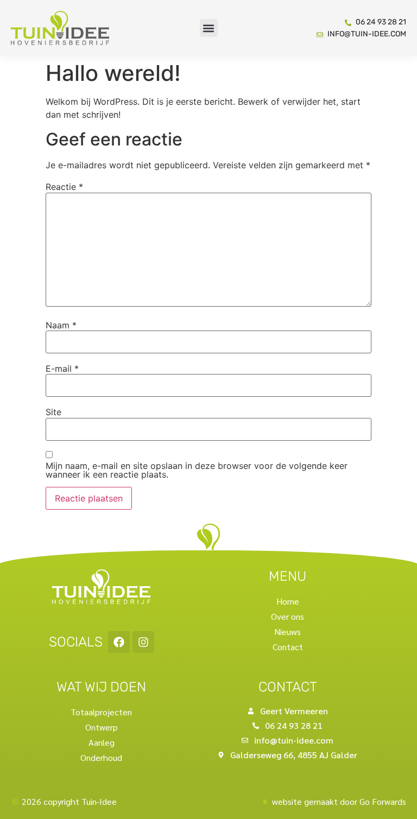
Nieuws (287, 631)
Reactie (64, 186)
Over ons (287, 616)
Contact (288, 646)
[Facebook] (119, 642)
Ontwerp (101, 727)
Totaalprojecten (101, 712)
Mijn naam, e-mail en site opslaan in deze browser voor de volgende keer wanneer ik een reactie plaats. (197, 470)
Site (53, 412)
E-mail (62, 368)
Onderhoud (101, 757)
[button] (209, 28)
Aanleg (102, 742)
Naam (61, 325)
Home (287, 601)
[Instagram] (143, 642)
